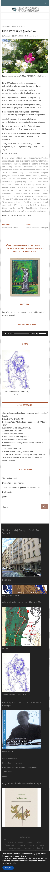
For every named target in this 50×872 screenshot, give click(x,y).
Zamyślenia (27, 848)
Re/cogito (7, 36)
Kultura (41, 845)
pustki (4, 497)
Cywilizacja (21, 845)
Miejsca (20, 842)
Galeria (39, 842)
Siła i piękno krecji (9, 478)
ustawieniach (10, 863)
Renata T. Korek (32, 36)
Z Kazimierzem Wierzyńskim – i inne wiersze (20, 487)
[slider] (43, 333)
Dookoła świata (25, 837)
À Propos (10, 842)
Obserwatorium (9, 840)
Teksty (22, 27)
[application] (25, 333)
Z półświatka (7, 492)
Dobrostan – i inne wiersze (13, 483)
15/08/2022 (18, 36)
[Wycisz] (37, 333)
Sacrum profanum (10, 27)
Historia (31, 845)
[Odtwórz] (5, 333)
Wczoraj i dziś (9, 845)
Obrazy (29, 842)
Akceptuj (8, 868)
